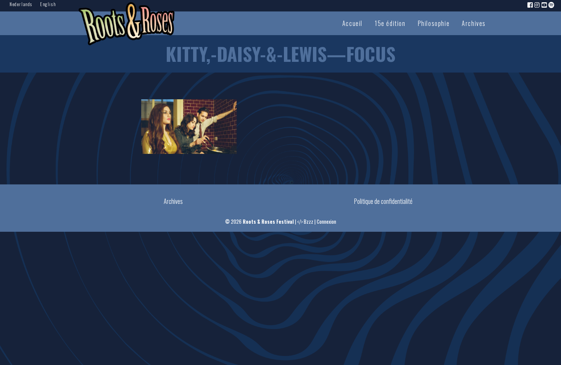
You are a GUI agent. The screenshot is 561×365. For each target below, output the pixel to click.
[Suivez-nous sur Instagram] (537, 4)
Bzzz (308, 221)
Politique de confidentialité (383, 201)
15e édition (390, 23)
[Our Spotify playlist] (551, 4)
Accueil (352, 23)
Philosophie (434, 23)
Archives (474, 23)
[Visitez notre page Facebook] (530, 4)
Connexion (326, 221)
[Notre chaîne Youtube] (545, 4)
